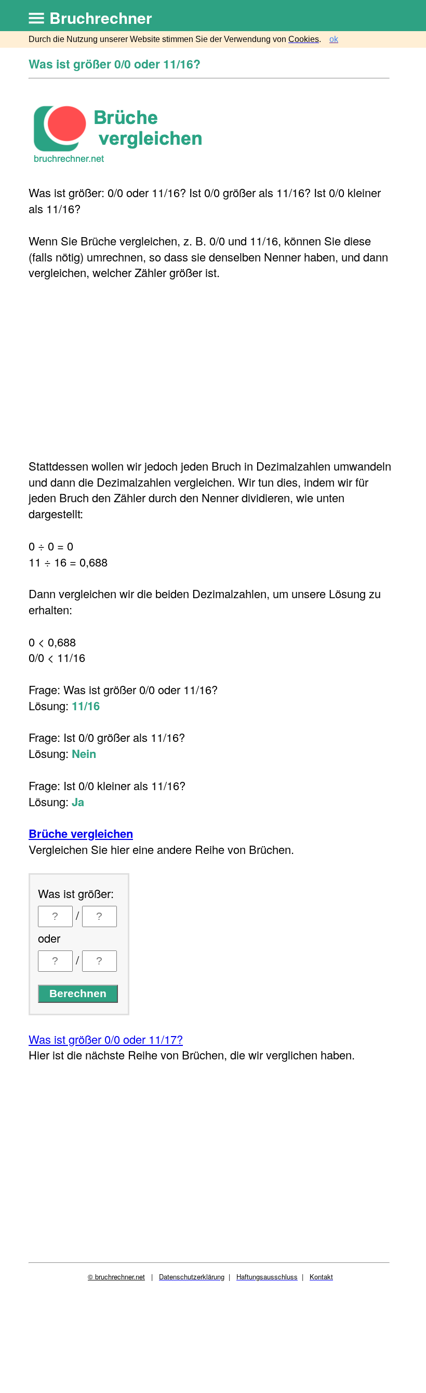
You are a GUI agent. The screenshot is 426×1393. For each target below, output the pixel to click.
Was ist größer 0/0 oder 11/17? (106, 1039)
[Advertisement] (210, 369)
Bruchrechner (100, 17)
